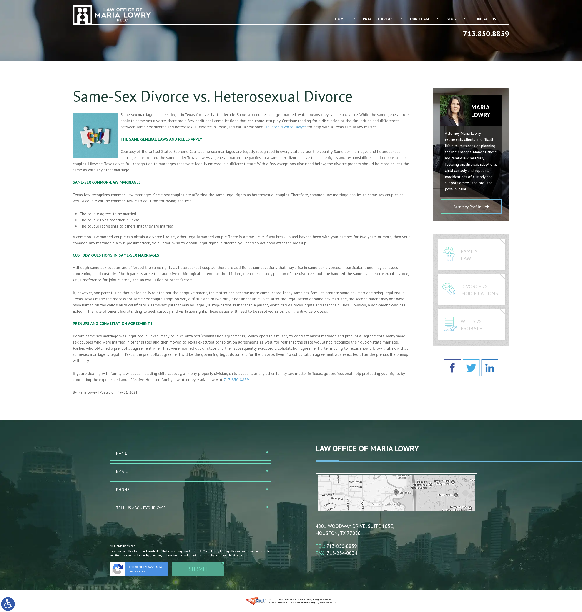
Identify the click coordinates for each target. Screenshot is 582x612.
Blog (451, 18)
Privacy (132, 571)
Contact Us (484, 18)
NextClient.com (328, 602)
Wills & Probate (471, 325)
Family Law (469, 255)
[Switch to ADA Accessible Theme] (8, 604)
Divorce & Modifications (479, 290)
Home (340, 18)
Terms (141, 571)
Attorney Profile (467, 206)
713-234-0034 (342, 553)
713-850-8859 (236, 379)
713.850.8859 (486, 33)
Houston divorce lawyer (285, 126)
